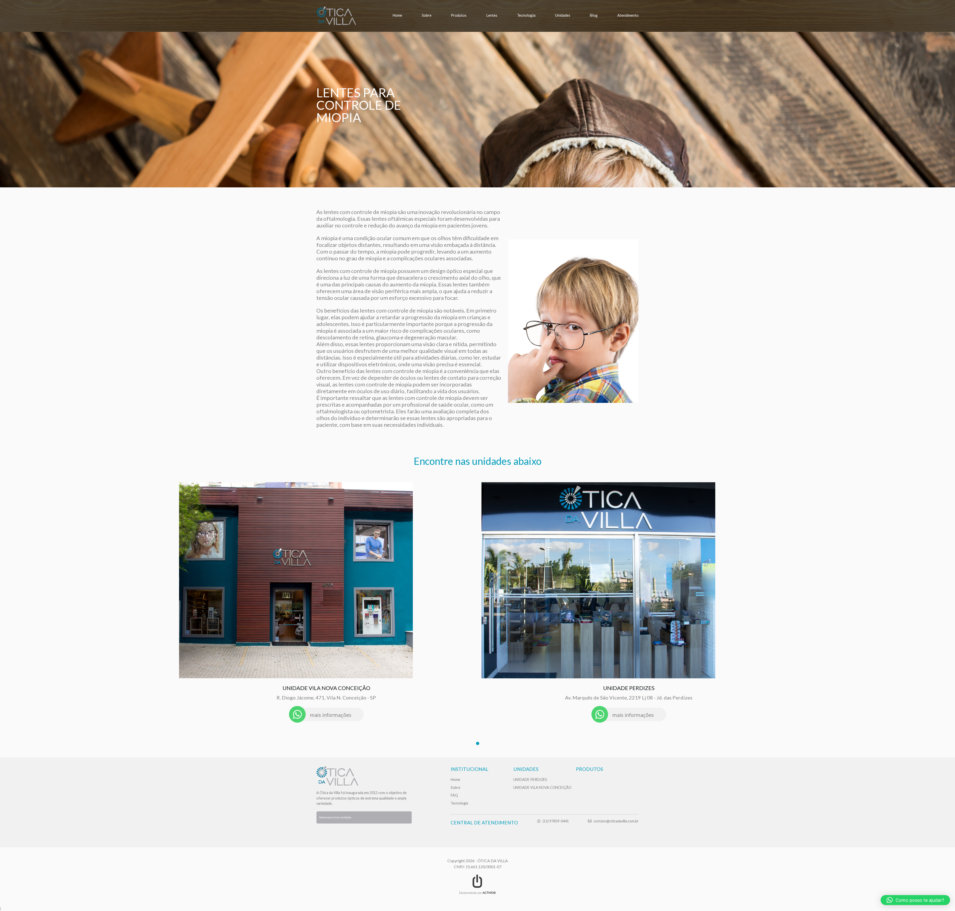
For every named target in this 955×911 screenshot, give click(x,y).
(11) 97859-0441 (556, 821)
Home (397, 15)
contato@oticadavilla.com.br (616, 821)
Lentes (491, 15)
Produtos (459, 15)
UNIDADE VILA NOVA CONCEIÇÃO (542, 787)
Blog (594, 15)
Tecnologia (526, 15)
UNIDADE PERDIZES (530, 779)
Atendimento (628, 15)
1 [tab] (477, 743)
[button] (915, 900)
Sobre (426, 15)
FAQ (454, 795)
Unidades (562, 15)
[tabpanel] (326, 602)
